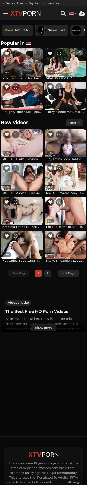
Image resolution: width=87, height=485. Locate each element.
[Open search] (63, 14)
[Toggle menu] (5, 13)
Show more (43, 327)
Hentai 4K (52, 3)
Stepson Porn (14, 3)
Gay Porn (34, 3)
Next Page (68, 273)
